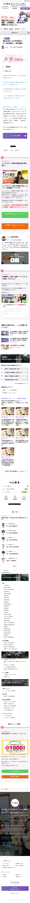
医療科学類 (7, 628)
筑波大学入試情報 (8, 644)
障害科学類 (6, 599)
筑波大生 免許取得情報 (9, 696)
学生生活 (17, 29)
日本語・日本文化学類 (9, 589)
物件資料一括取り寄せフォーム (9, 867)
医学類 (6, 626)
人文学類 (6, 585)
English (25, 0)
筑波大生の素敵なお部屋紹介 (10, 669)
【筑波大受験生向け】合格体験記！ (18, 345)
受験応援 (5, 29)
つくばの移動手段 (8, 710)
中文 (28, 0)
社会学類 (6, 591)
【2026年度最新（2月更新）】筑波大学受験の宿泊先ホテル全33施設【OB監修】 (19, 332)
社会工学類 (7, 618)
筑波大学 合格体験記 (9, 637)
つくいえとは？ (5, 8)
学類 (11, 150)
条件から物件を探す (20, 865)
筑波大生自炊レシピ (9, 707)
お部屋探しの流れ (19, 863)
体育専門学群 (7, 630)
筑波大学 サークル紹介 (9, 701)
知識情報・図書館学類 (9, 624)
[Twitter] (15, 512)
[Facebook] (13, 512)
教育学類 (6, 595)
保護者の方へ (24, 29)
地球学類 (6, 606)
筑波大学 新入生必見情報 (10, 705)
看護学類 (6, 635)
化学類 (6, 612)
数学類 (16, 150)
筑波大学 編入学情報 (9, 642)
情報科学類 (6, 620)
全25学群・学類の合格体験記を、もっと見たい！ (15, 471)
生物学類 (6, 601)
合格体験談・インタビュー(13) (9, 392)
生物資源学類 (7, 604)
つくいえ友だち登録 (15, 135)
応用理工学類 (7, 614)
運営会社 (15, 566)
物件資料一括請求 (25, 8)
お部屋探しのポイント (9, 659)
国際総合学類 (7, 593)
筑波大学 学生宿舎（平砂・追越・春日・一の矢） (15, 662)
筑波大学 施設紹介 (9, 703)
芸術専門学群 (7, 633)
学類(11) (4, 390)
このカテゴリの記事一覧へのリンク (20, 383)
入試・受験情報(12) (13, 390)
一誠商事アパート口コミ (10, 674)
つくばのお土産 (7, 715)
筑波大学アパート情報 (9, 664)
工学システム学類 (8, 616)
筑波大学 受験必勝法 (9, 646)
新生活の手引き (6, 865)
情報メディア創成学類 (9, 622)
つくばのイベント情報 (9, 717)
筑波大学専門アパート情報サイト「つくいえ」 (14, 107)
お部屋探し (6, 676)
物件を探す (15, 8)
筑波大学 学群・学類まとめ (10, 648)
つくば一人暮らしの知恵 (9, 690)
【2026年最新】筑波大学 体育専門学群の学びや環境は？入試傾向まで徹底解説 (19, 339)
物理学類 (6, 610)
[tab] (5, 571)
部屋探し (11, 29)
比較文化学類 (7, 587)
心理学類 (6, 597)
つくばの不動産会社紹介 (9, 667)
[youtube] (17, 512)
